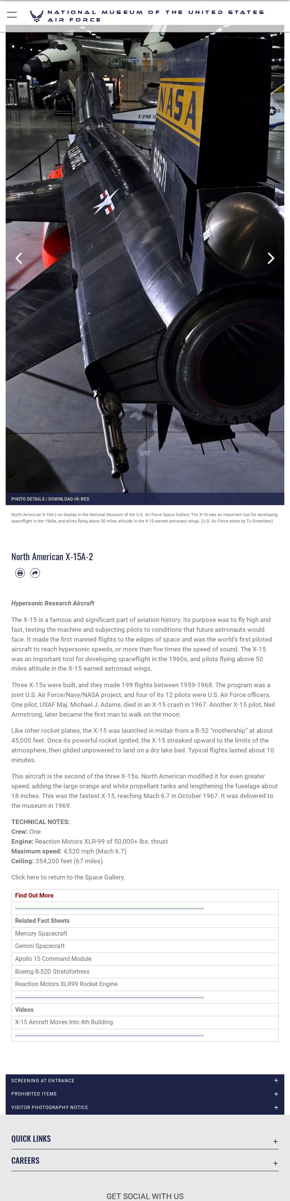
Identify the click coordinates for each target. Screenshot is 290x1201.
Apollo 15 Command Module (53, 958)
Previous (20, 258)
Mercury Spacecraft (41, 933)
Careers (25, 1160)
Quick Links (31, 1138)
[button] (12, 16)
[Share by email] (35, 573)
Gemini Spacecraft (40, 946)
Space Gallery (104, 877)
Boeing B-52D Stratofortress (52, 971)
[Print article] (20, 573)
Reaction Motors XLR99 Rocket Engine (66, 984)
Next (270, 258)
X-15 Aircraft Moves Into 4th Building (64, 1022)
